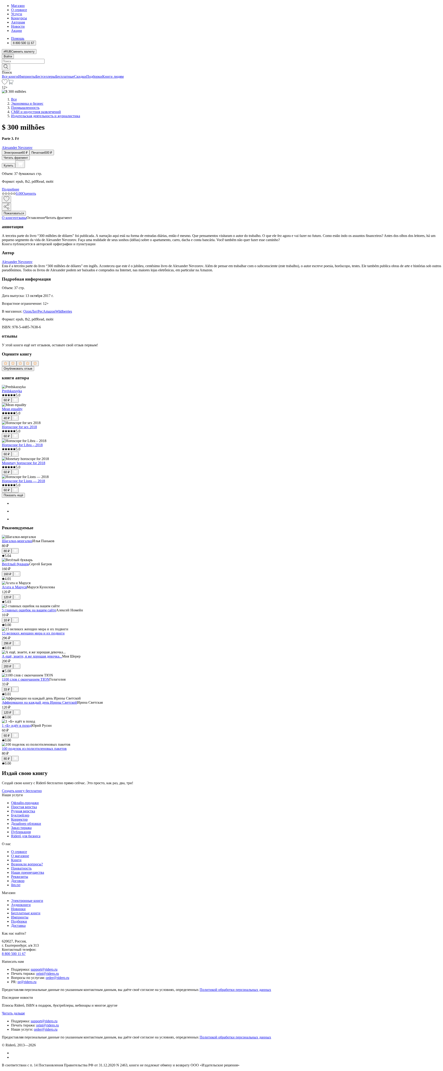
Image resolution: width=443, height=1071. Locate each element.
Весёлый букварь (15, 564)
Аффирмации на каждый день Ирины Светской (39, 702)
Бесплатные (64, 76)
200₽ (7, 666)
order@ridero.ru (57, 978)
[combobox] (221, 61)
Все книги (10, 76)
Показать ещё (13, 495)
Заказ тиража (21, 828)
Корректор (19, 819)
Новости (18, 26)
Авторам (18, 22)
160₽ (7, 574)
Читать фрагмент (16, 157)
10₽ (7, 620)
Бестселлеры (45, 76)
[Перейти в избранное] (4, 83)
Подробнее (10, 189)
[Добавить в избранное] (6, 199)
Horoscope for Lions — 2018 (23, 481)
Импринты (27, 76)
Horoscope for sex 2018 (19, 427)
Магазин (18, 6)
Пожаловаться (14, 213)
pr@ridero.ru (27, 982)
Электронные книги (27, 901)
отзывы (21, 218)
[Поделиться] (6, 207)
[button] (221, 67)
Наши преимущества (27, 872)
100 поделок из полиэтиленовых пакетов (34, 749)
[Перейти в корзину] (10, 83)
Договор (17, 881)
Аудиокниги (21, 905)
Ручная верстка (23, 811)
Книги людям (113, 76)
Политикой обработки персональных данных (235, 990)
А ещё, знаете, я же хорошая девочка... (32, 656)
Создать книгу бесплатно (22, 791)
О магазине (20, 856)
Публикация (21, 832)
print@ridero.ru (47, 973)
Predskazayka (12, 391)
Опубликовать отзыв (18, 368)
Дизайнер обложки (26, 824)
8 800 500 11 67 (14, 954)
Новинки (18, 909)
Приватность (21, 868)
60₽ (7, 400)
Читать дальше (13, 1013)
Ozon (27, 311)
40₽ (7, 418)
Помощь (17, 38)
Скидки (80, 76)
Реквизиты (19, 877)
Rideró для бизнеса (25, 836)
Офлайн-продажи (25, 803)
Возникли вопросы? (27, 864)
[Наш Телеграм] (13, 1057)
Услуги (16, 14)
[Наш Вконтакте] (13, 1053)
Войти (8, 56)
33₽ (7, 689)
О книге (8, 218)
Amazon (49, 311)
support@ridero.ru (44, 969)
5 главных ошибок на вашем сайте (29, 610)
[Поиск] (6, 67)
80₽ (7, 551)
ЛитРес (37, 311)
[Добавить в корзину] (20, 164)
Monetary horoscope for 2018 (23, 463)
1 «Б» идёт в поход (16, 725)
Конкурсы (19, 18)
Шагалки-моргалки (17, 541)
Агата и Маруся (14, 587)
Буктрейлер (20, 815)
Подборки (94, 76)
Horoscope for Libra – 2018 (22, 445)
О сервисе (19, 10)
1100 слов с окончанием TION (25, 679)
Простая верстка (24, 807)
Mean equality (12, 409)
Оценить (29, 193)
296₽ (7, 643)
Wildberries (63, 311)
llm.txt (15, 885)
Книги (16, 860)
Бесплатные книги (25, 913)
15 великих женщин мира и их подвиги (33, 633)
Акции (16, 31)
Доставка (18, 925)
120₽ (7, 597)
